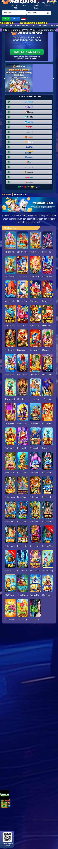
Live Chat (24, 3)
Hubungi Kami (35, 6)
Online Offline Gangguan (30, 187)
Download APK (14, 6)
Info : (6, 30)
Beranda (6, 194)
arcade (17, 26)
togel (33, 26)
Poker (25, 26)
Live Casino (42, 26)
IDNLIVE (8, 26)
